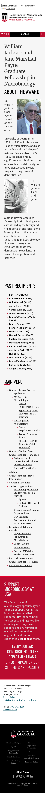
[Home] (22, 20)
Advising (13, 472)
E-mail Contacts (10, 709)
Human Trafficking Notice (13, 762)
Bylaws (22, 499)
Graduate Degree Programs (23, 390)
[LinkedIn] (31, 776)
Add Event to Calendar (20, 565)
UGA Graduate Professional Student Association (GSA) (25, 520)
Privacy (31, 752)
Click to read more (28, 638)
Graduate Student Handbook (24, 455)
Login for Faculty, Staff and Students (19, 700)
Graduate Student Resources (23, 561)
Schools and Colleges (13, 743)
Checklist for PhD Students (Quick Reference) (28, 444)
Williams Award (22, 547)
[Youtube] (28, 776)
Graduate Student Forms (21, 451)
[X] (17, 776)
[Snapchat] (24, 776)
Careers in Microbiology (21, 558)
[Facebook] (13, 776)
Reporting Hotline (31, 762)
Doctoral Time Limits (25, 468)
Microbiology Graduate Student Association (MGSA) (26, 492)
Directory (31, 743)
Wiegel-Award (21, 543)
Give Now (25, 34)
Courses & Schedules (19, 482)
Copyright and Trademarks (13, 752)
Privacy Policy (9, 697)
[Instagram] (20, 776)
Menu (6, 34)
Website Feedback (13, 757)
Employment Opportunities (31, 747)
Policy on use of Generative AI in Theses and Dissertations (26, 461)
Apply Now (19, 393)
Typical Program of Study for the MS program (28, 413)
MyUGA (13, 747)
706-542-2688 (17, 707)
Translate (10, 8)
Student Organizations (21, 486)
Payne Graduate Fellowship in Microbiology (22, 536)
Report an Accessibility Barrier (31, 757)
